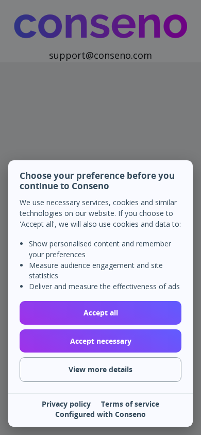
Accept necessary (100, 341)
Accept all (100, 312)
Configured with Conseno (100, 414)
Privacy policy (66, 404)
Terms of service (130, 404)
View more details (100, 369)
